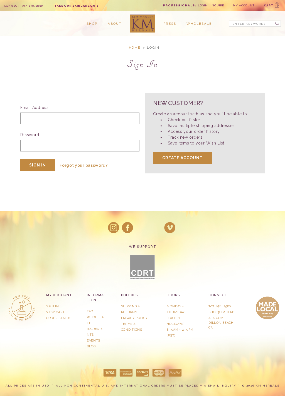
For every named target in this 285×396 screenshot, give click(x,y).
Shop (92, 24)
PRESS (169, 24)
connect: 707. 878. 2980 (23, 5)
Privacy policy (134, 318)
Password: (30, 135)
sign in (52, 306)
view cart (55, 312)
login (203, 5)
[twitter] (141, 227)
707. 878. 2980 (219, 306)
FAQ (90, 311)
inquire (217, 5)
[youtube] (169, 227)
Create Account (182, 158)
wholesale (199, 24)
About (115, 24)
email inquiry (222, 385)
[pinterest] (155, 227)
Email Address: (35, 107)
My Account (244, 5)
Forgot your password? (84, 165)
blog (91, 346)
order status (58, 318)
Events (93, 340)
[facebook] (127, 227)
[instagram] (113, 227)
